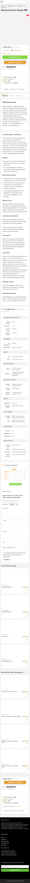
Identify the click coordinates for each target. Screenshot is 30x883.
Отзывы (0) (18, 95)
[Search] (28, 2)
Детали (11, 95)
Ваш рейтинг (5, 504)
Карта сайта (4, 845)
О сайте (3, 837)
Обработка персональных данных (9, 854)
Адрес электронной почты (9, 547)
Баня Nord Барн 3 (6, 612)
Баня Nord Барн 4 (7, 587)
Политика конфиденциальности (8, 852)
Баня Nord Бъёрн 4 (7, 661)
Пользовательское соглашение (8, 851)
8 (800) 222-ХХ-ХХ (15, 57)
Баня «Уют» (5, 636)
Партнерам (3, 839)
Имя (3, 542)
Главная (3, 6)
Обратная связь (4, 841)
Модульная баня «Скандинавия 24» (10, 766)
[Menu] (1, 2)
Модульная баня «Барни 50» (9, 691)
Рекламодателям (5, 843)
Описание (5, 95)
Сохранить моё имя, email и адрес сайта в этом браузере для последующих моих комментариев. (14, 555)
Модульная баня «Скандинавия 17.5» (10, 741)
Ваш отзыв (5, 508)
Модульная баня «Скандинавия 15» (11, 716)
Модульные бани (11, 6)
